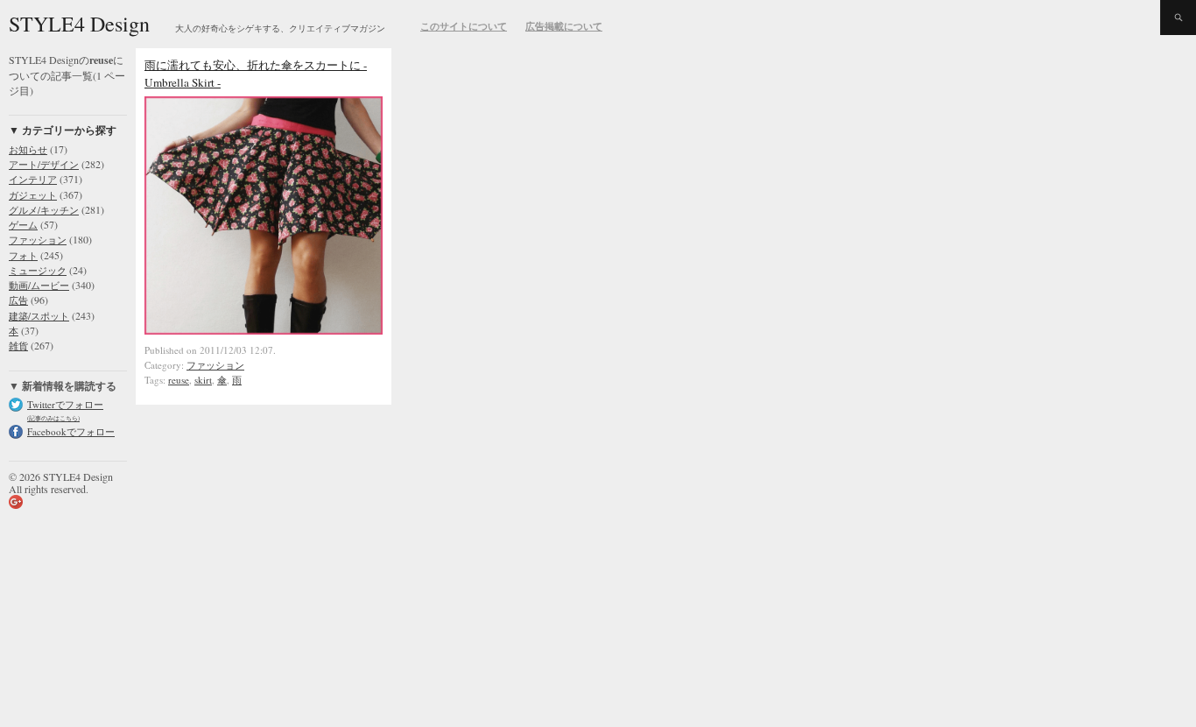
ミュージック (38, 270)
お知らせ (28, 149)
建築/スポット (39, 315)
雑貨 (18, 345)
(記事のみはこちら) (53, 418)
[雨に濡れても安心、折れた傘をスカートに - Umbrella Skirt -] (263, 330)
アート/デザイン (44, 164)
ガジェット (33, 194)
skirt (203, 379)
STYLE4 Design (79, 24)
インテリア (33, 179)
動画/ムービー (39, 285)
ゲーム (23, 224)
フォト (23, 255)
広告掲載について (563, 26)
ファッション (38, 239)
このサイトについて (463, 26)
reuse (178, 379)
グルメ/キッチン (44, 209)
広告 (18, 300)
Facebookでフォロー (71, 431)
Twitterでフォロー (65, 404)
